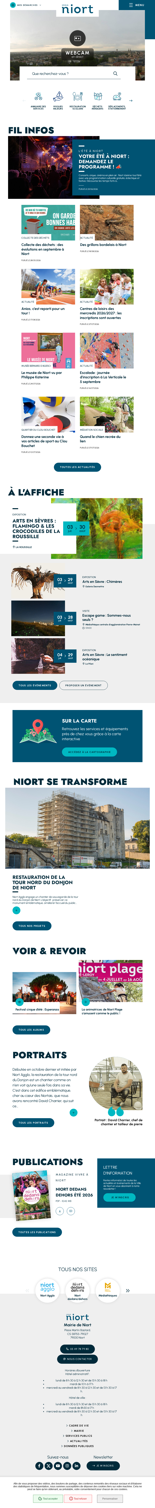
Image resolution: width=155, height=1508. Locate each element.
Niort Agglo (47, 1295)
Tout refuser (80, 1498)
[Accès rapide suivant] (131, 101)
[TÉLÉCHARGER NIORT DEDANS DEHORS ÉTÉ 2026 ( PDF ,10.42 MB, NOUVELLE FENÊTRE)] (60, 1211)
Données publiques (79, 1446)
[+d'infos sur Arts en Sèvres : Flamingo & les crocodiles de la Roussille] (96, 528)
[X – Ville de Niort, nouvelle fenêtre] (49, 1466)
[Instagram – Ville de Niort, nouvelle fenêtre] (67, 1466)
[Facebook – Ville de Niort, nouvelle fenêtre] (39, 1466)
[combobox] (68, 73)
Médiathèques (107, 1295)
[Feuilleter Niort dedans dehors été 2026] (71, 1211)
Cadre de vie (79, 1425)
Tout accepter (50, 1498)
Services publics (79, 1435)
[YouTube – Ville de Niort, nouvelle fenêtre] (58, 1466)
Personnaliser (110, 1498)
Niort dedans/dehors (77, 1297)
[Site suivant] (128, 1291)
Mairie (79, 1430)
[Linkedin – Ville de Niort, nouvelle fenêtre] (76, 1466)
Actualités (79, 1441)
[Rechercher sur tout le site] (115, 73)
